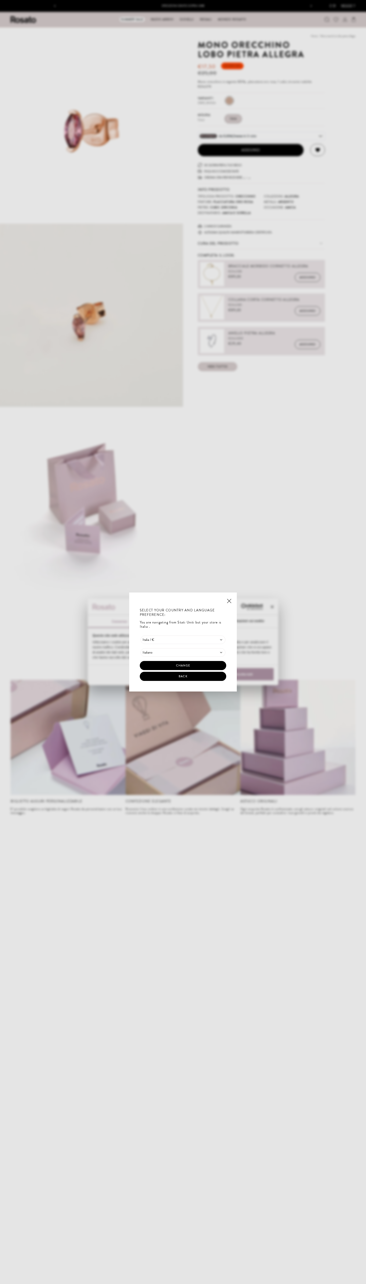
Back (183, 676)
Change (183, 665)
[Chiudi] (229, 600)
